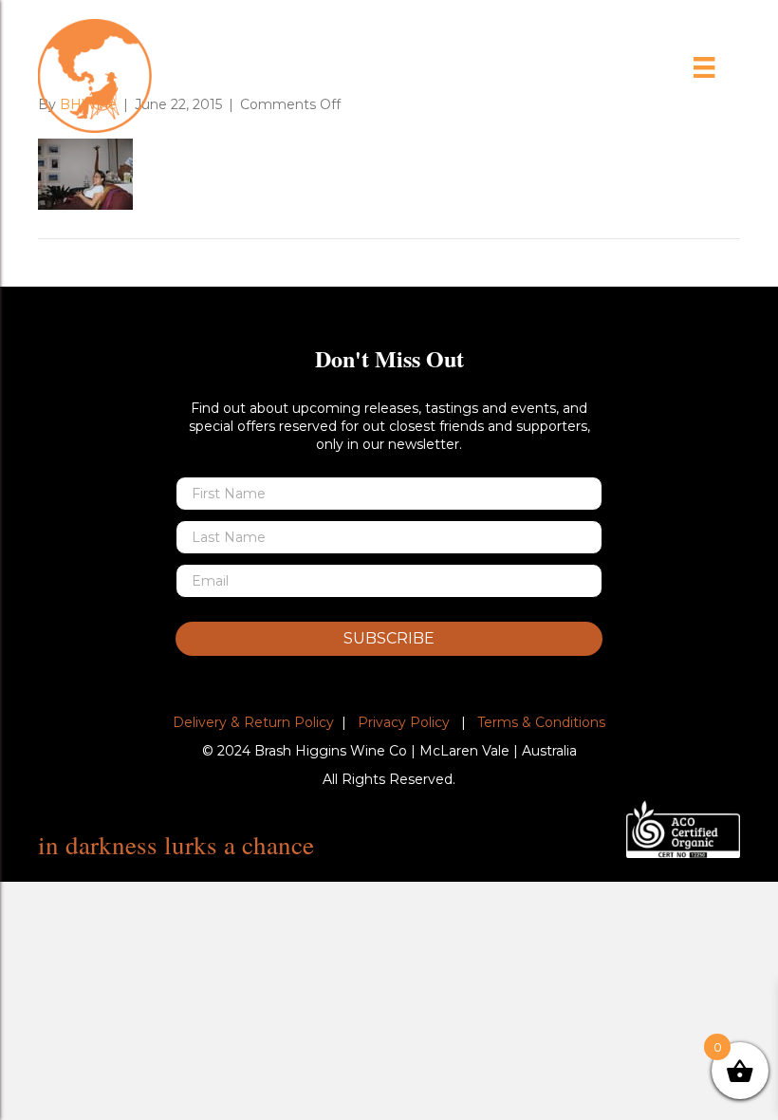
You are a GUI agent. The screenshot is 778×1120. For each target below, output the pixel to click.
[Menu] (704, 67)
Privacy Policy (404, 722)
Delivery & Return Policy (253, 722)
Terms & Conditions (541, 722)
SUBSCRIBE (389, 638)
